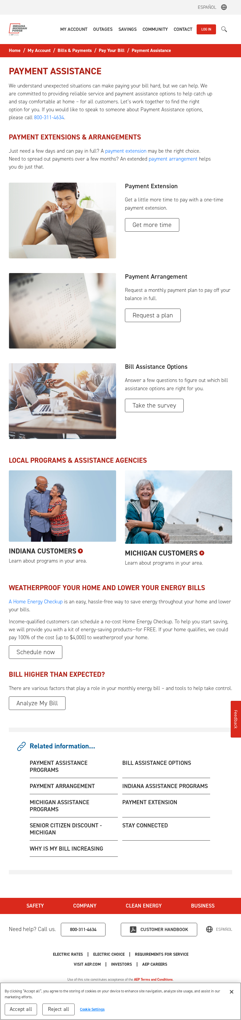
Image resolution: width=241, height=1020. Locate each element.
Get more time (152, 225)
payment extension (125, 150)
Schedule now (35, 652)
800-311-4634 (49, 117)
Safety (35, 905)
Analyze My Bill (37, 703)
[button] (73, 29)
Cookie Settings (92, 1009)
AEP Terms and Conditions (153, 979)
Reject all (58, 1009)
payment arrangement (173, 158)
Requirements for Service (161, 954)
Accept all (21, 1009)
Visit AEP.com (87, 964)
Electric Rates (68, 954)
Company (84, 905)
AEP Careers (154, 964)
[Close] (231, 991)
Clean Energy (144, 905)
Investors (121, 964)
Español (207, 7)
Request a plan (153, 315)
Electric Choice (109, 954)
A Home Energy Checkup (36, 601)
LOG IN (206, 29)
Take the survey (154, 405)
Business (203, 905)
